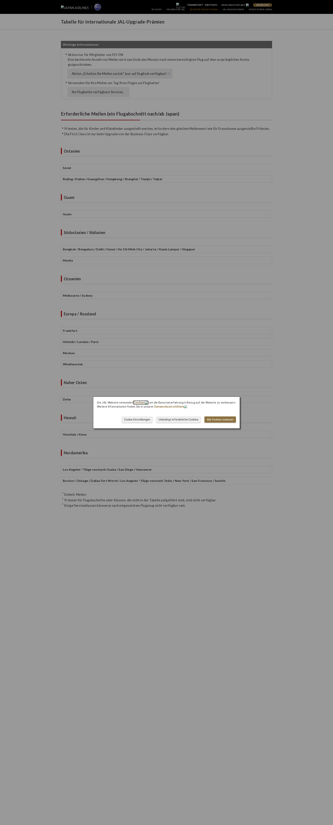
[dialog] (166, 413)
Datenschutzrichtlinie (169, 406)
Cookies (139, 402)
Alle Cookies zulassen (220, 419)
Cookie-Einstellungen (137, 419)
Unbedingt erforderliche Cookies (178, 419)
